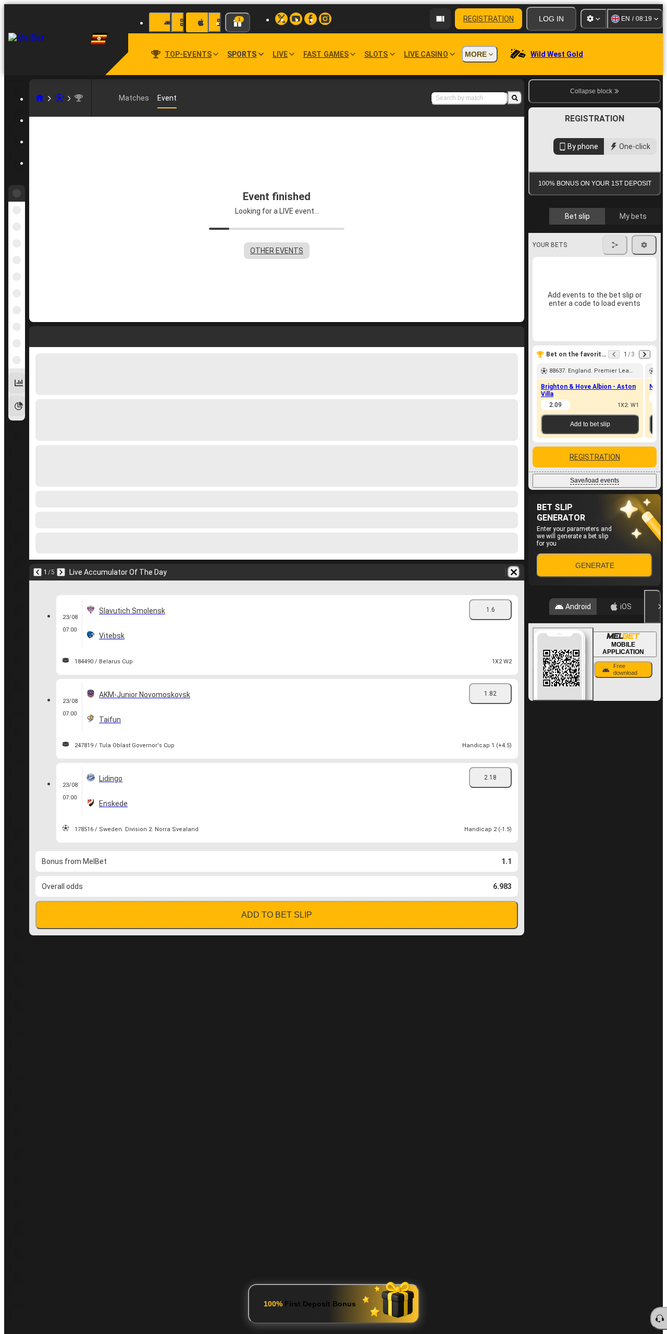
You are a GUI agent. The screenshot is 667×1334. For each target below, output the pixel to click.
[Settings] (593, 19)
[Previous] (37, 572)
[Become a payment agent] (440, 18)
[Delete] (514, 572)
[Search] (515, 98)
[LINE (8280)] (39, 98)
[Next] (61, 572)
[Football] (59, 98)
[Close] (652, 777)
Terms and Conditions (598, 277)
